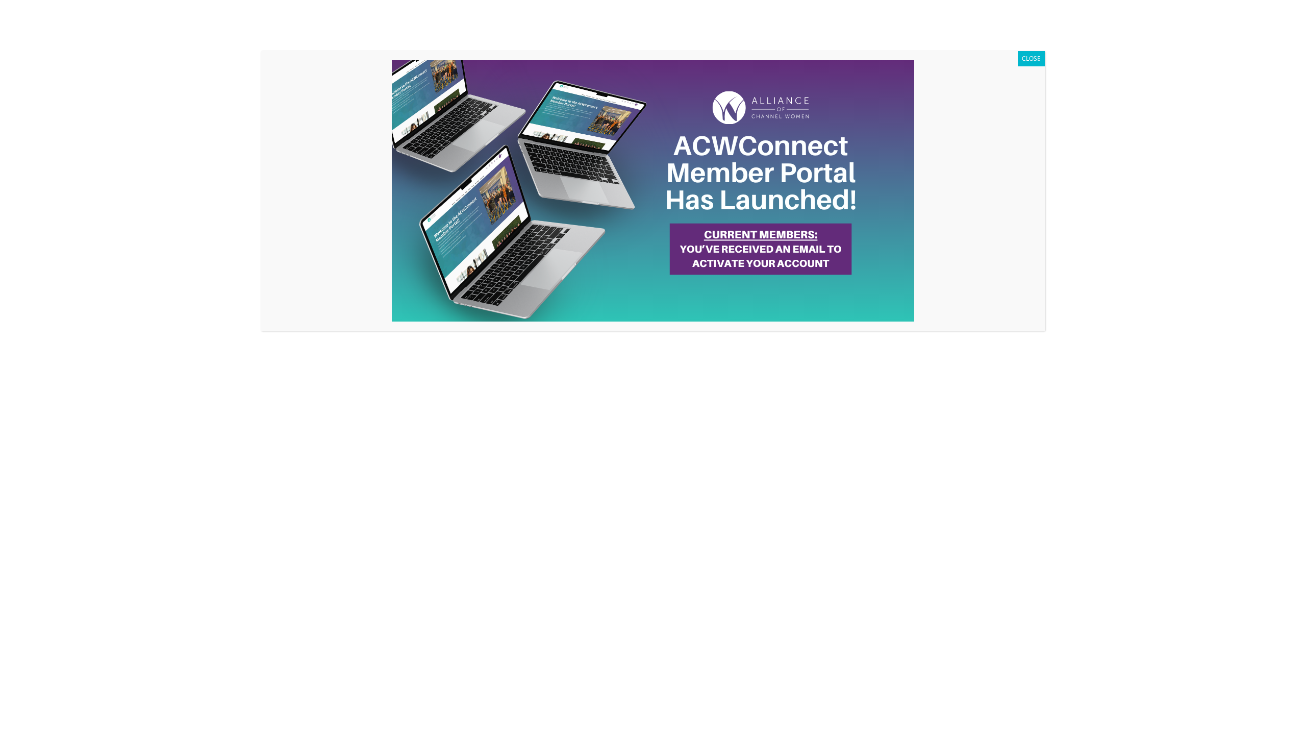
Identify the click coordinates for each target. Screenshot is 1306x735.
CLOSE (1031, 58)
